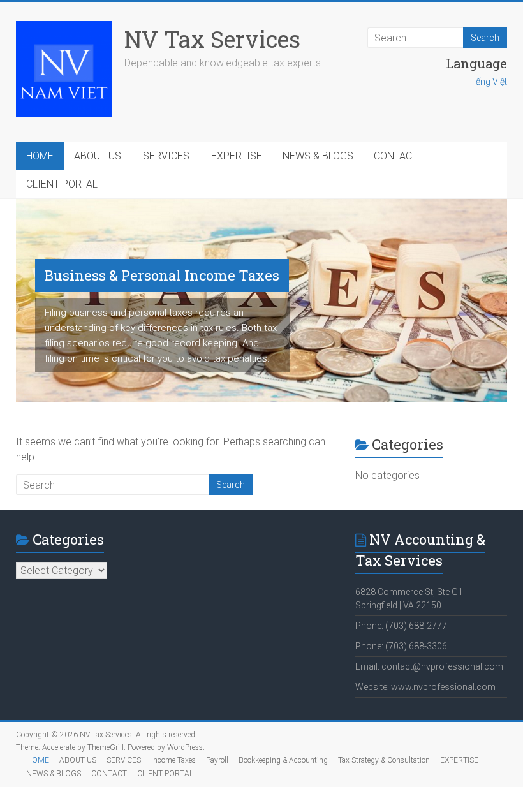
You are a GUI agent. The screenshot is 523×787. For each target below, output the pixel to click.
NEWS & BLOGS (318, 156)
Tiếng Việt (487, 82)
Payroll (217, 760)
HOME (40, 156)
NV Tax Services (212, 39)
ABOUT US (97, 156)
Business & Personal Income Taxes (162, 275)
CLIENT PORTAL (62, 184)
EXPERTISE (236, 156)
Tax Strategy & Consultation (384, 760)
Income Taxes (173, 760)
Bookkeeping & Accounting (283, 760)
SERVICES (166, 156)
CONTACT (396, 156)
